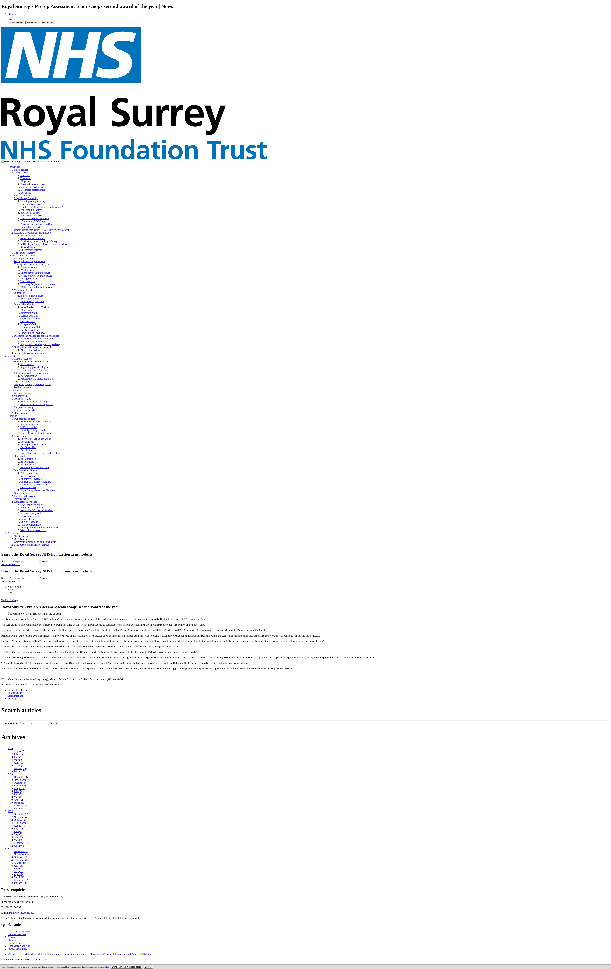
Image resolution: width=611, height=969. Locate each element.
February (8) (20, 768)
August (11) (20, 863)
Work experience (22, 387)
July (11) (18, 754)
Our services (14, 167)
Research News (28, 247)
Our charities (26, 450)
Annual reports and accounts (34, 467)
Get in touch (14, 533)
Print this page (15, 693)
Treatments (25, 178)
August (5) (19, 751)
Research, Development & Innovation (33, 232)
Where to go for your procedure (36, 275)
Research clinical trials (25, 410)
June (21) (18, 868)
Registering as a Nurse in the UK (37, 378)
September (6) (21, 860)
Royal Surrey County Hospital (35, 421)
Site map (12, 14)
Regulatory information (25, 501)
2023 (10, 848)
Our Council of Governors (27, 470)
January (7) (19, 771)
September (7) (21, 785)
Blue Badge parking (30, 350)
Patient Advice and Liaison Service (31, 544)
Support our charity (23, 407)
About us (12, 416)
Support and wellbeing (31, 187)
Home (11, 589)
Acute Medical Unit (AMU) (34, 307)
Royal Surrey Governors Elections (37, 490)
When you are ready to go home (36, 338)
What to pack (27, 270)
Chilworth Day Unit (30, 318)
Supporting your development (35, 367)
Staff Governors (28, 476)
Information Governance (32, 507)
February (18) (21, 880)
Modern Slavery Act (30, 513)
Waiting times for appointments (29, 261)
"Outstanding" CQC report (33, 221)
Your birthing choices (31, 209)
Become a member (23, 393)
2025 (10, 774)
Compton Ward (28, 324)
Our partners (20, 493)
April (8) (18, 874)
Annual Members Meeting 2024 (36, 404)
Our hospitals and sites (25, 418)
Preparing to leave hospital (33, 341)
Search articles (11, 723)
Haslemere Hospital (30, 424)
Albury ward (26, 310)
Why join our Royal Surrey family (31, 361)
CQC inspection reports (32, 504)
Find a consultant (22, 195)
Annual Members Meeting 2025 (36, 401)
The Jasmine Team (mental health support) (41, 207)
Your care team (27, 281)
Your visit (25, 175)
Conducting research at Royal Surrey (38, 241)
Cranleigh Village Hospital (33, 430)
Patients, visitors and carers (21, 255)
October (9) (20, 820)
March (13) (19, 802)
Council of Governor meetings (35, 481)
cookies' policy (103, 967)
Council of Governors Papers (35, 484)
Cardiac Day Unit (29, 315)
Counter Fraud (27, 519)
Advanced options (10, 564)
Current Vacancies (23, 358)
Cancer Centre (21, 172)
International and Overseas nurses (31, 373)
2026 (10, 748)
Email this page (15, 695)
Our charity (26, 192)
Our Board (19, 456)
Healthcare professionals (32, 189)
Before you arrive (29, 267)
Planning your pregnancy (33, 201)
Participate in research (31, 235)
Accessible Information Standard (36, 510)
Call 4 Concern (21, 536)
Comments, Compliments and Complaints (35, 541)
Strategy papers (21, 499)
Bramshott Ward (28, 312)
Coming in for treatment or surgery (31, 264)
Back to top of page (17, 690)
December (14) (21, 777)
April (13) (19, 762)
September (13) (21, 822)
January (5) (19, 845)
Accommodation (28, 375)
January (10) (20, 883)
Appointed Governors (31, 479)
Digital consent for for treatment (36, 287)
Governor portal (28, 487)
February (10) (21, 842)
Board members (28, 458)
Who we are (20, 436)
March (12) (19, 765)
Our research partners (31, 250)
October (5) (20, 782)
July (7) (18, 791)
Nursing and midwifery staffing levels (39, 527)
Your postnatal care (30, 212)
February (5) (20, 805)
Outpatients (19, 292)
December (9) (21, 814)
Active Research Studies (32, 238)
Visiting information (24, 258)
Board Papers (27, 461)
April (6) (18, 837)
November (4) (21, 817)
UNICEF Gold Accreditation (34, 218)
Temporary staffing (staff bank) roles (32, 384)
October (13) (20, 857)
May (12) (18, 871)
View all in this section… (33, 227)
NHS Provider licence (31, 524)
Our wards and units (24, 304)
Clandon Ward (27, 321)
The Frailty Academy (24, 252)
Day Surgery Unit (29, 330)
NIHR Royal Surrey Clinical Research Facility (43, 244)
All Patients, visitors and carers (29, 353)
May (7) (18, 834)
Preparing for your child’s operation (38, 284)
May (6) (18, 797)
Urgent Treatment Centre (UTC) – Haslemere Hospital (41, 229)
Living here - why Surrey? (33, 370)
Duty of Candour (29, 521)
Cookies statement (29, 516)
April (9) (18, 800)
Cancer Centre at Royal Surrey (35, 433)
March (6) (19, 840)
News (11, 547)
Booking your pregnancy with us (36, 224)
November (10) (21, 780)
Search (4, 561)
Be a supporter (15, 390)
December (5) (21, 851)
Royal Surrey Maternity (26, 198)
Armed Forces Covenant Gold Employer (40, 453)
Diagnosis (25, 181)
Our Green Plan (28, 447)
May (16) (18, 759)
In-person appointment (31, 295)
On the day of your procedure (35, 272)
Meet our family (22, 381)
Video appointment (29, 298)
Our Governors (21, 413)
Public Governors (29, 473)
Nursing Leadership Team (33, 444)
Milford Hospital (28, 427)
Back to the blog (9, 600)
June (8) (18, 757)
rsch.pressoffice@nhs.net (21, 912)
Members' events (22, 398)
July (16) (18, 865)
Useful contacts (21, 539)
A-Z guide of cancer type (33, 184)
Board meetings (28, 464)
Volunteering (20, 396)
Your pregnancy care (30, 204)
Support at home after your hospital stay (40, 344)
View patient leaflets (24, 290)
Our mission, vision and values (35, 438)
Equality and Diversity (25, 496)
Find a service (21, 169)
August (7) (19, 788)
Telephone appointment (32, 301)
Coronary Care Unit (30, 327)
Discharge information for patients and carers (36, 335)
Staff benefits (27, 364)
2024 (10, 811)
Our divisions (27, 441)
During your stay (28, 278)
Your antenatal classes (31, 215)
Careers (11, 355)
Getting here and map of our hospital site (34, 347)
